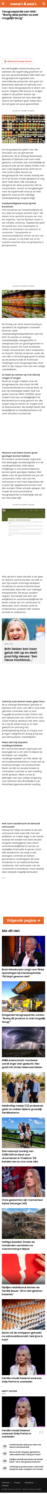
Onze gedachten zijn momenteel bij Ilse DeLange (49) (22, 1201)
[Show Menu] (3, 3)
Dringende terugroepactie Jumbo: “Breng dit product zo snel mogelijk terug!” (23, 1018)
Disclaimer (29, 1482)
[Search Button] (44, 3)
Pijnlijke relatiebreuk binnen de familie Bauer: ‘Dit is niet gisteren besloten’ (22, 1291)
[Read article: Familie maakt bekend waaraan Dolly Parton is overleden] (23, 1359)
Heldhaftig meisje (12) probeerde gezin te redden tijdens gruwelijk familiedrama (22, 1109)
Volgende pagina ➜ (23, 920)
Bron (4, 878)
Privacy (17, 1482)
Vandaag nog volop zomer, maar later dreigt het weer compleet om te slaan (26, 1467)
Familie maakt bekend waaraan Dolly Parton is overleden (22, 1379)
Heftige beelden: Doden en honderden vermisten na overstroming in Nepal (18, 1245)
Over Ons (6, 1482)
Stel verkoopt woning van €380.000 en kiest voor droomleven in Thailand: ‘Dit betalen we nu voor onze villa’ (20, 1156)
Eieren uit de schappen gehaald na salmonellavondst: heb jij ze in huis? (22, 1336)
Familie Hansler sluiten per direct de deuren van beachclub (25, 1445)
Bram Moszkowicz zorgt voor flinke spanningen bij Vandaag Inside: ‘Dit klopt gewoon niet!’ (23, 973)
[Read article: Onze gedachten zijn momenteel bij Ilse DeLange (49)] (23, 1181)
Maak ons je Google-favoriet (19, 61)
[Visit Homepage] (23, 3)
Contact (5, 1485)
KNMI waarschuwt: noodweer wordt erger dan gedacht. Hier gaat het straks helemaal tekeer (22, 1064)
